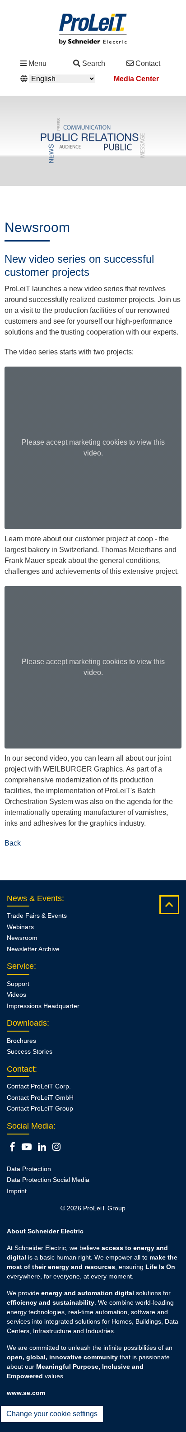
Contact (147, 63)
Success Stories (29, 1051)
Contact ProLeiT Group (40, 1108)
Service (20, 966)
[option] (93, 141)
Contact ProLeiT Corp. (39, 1086)
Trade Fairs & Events (37, 915)
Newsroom (22, 937)
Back (13, 843)
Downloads (27, 1023)
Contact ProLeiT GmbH (40, 1097)
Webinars (20, 926)
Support (18, 983)
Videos (16, 994)
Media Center (136, 79)
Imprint (17, 1191)
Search (93, 63)
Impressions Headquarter (43, 1005)
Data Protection (29, 1168)
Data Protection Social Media (48, 1179)
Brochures (21, 1040)
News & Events (34, 898)
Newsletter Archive (33, 949)
